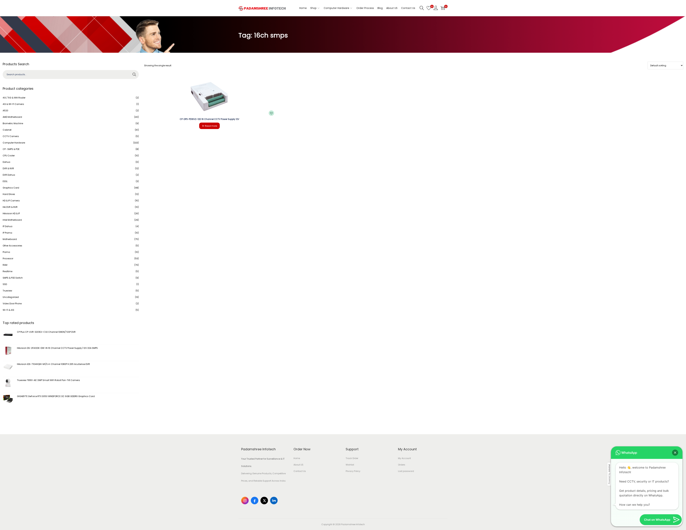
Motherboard (10, 239)
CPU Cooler (9, 155)
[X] (264, 500)
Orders (401, 464)
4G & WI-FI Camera (13, 104)
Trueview (7, 290)
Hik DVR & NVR (10, 207)
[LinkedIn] (274, 500)
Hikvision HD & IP (11, 213)
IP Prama (7, 232)
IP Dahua (7, 226)
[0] (429, 8)
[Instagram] (245, 500)
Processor (8, 258)
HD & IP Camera (11, 200)
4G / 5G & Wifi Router (14, 97)
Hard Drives (9, 194)
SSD (5, 284)
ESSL (5, 181)
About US (298, 464)
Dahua (6, 162)
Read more (211, 125)
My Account (404, 458)
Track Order (352, 458)
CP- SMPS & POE (11, 149)
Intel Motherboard (12, 219)
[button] (271, 113)
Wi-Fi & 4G (8, 309)
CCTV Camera (11, 136)
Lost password (406, 471)
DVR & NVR (8, 168)
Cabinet (7, 129)
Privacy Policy (353, 471)
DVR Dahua (9, 174)
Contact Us (300, 471)
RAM (5, 264)
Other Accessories (12, 245)
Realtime (7, 271)
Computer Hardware (14, 142)
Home (297, 458)
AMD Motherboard (12, 116)
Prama (6, 252)
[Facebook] (254, 500)
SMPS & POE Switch (13, 277)
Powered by (609, 474)
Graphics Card (11, 187)
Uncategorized (11, 297)
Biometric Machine (13, 123)
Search (134, 74)
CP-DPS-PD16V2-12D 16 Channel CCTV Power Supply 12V (209, 119)
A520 (5, 110)
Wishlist (350, 464)
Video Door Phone (12, 303)
